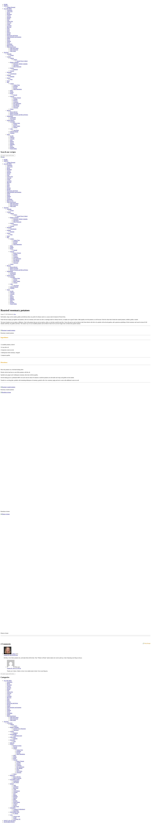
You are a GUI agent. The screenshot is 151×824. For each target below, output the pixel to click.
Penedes (12, 147)
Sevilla (11, 136)
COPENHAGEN (17, 735)
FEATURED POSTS (9, 822)
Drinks (8, 18)
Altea (14, 785)
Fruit (8, 20)
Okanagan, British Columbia (20, 63)
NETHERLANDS (15, 779)
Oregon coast (16, 816)
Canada (9, 56)
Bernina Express (17, 745)
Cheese (9, 15)
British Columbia (14, 62)
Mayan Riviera (13, 112)
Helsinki (12, 76)
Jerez (11, 140)
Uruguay (12, 133)
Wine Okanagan (14, 49)
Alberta (12, 58)
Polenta (9, 32)
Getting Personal (11, 7)
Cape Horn (16, 130)
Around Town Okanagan (19, 728)
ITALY (12, 744)
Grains (8, 24)
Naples (12, 92)
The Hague (13, 119)
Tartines (9, 41)
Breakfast (9, 14)
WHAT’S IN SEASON (10, 820)
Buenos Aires (16, 123)
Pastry (8, 30)
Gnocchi (9, 22)
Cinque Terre (16, 85)
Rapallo (15, 88)
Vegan (8, 42)
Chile (11, 129)
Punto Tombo (16, 126)
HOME (6, 4)
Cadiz (14, 789)
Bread (8, 13)
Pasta (8, 28)
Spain (8, 134)
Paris (11, 79)
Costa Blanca (16, 791)
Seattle (15, 817)
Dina (15, 314)
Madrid (12, 141)
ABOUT (6, 6)
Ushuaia (15, 127)
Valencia (12, 137)
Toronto (12, 71)
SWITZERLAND (14, 812)
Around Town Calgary (22, 61)
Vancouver (16, 65)
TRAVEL (6, 52)
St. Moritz (15, 813)
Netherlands (10, 116)
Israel (8, 80)
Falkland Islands (14, 131)
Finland (9, 75)
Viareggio (15, 107)
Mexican (9, 27)
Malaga (12, 143)
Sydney (12, 55)
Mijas (11, 145)
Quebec (12, 68)
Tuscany (12, 96)
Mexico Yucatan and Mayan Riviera (19, 114)
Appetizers (9, 10)
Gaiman (15, 124)
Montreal (15, 69)
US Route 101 (16, 819)
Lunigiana (15, 102)
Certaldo (15, 99)
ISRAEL (12, 742)
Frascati (15, 95)
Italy (8, 82)
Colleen (13, 653)
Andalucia (15, 786)
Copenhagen (13, 73)
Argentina (12, 121)
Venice (11, 109)
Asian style (9, 11)
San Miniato (16, 104)
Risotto (8, 34)
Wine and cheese (14, 48)
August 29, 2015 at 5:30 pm (14, 668)
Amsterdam (13, 117)
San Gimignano (17, 103)
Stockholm (16, 810)
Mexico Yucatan (14, 113)
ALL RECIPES (8, 8)
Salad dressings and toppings (14, 37)
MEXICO (12, 775)
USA (11, 815)
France (8, 78)
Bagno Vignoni (17, 97)
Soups (8, 39)
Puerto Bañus (13, 148)
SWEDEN (12, 808)
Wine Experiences (11, 47)
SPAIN (12, 783)
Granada (12, 138)
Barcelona (15, 788)
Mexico (9, 110)
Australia (9, 54)
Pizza (8, 31)
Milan (11, 90)
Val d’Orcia (16, 106)
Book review (10, 45)
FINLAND (13, 737)
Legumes (9, 25)
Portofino (15, 86)
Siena (17, 769)
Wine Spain (13, 51)
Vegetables (9, 44)
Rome (11, 93)
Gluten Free (10, 21)
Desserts (9, 17)
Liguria (12, 83)
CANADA (10, 723)
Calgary (15, 59)
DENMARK (13, 734)
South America (10, 120)
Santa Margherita (17, 89)
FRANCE (12, 740)
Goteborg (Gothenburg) (19, 809)
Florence (15, 100)
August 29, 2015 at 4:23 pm (11, 655)
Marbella (12, 144)
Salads (8, 38)
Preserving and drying (12, 35)
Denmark (9, 72)
